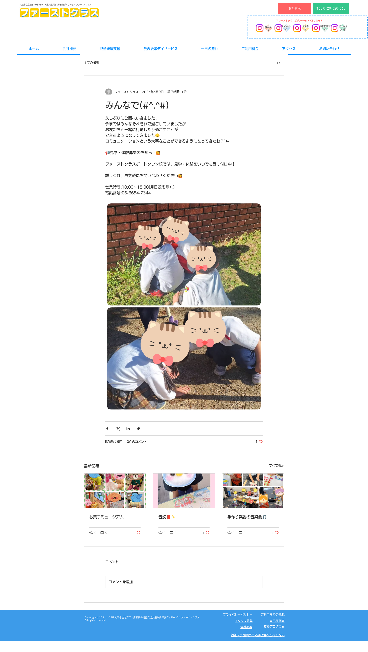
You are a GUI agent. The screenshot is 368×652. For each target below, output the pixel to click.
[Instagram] (259, 28)
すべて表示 (276, 465)
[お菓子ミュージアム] (115, 491)
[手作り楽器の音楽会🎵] (253, 491)
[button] (279, 62)
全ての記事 (91, 62)
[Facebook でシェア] (107, 429)
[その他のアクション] (260, 91)
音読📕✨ (166, 517)
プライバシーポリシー (238, 614)
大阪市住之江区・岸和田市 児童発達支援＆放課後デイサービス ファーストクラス (55, 5)
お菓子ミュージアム (106, 517)
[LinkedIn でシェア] (128, 429)
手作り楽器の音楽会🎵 (247, 517)
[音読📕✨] (184, 491)
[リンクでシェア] (139, 429)
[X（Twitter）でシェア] (118, 429)
